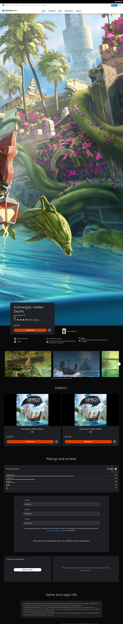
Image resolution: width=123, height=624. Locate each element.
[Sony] (118, 3)
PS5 (12, 5)
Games (17, 5)
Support (44, 5)
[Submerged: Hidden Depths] (28, 364)
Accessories (30, 5)
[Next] (119, 364)
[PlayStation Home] (3, 5)
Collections (51, 11)
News (37, 5)
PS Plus (23, 5)
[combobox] (61, 504)
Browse (78, 11)
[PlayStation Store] (10, 10)
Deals (60, 11)
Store (7, 5)
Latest (43, 11)
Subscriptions (69, 11)
